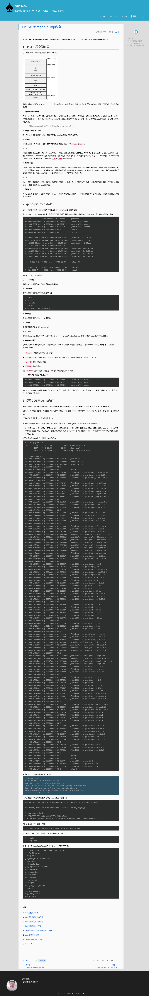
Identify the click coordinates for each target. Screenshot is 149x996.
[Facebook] (117, 960)
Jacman (80, 994)
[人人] (102, 960)
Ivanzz (21, 6)
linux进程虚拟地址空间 (33, 926)
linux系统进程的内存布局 (34, 917)
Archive (113, 16)
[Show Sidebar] (136, 32)
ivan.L (117, 32)
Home (102, 16)
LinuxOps (42, 961)
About (124, 16)
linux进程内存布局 (31, 913)
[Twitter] (112, 960)
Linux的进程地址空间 (32, 935)
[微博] (98, 960)
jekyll (67, 994)
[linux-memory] (40, 78)
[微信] (107, 960)
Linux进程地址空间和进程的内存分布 (38, 930)
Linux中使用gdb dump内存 (41, 27)
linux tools (28, 944)
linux (27, 961)
